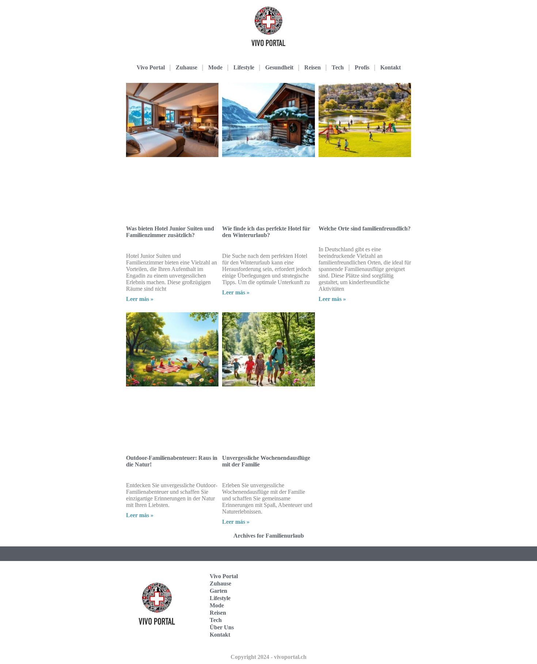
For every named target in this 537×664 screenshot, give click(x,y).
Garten (218, 591)
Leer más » (139, 299)
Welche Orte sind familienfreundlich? (365, 228)
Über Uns (222, 627)
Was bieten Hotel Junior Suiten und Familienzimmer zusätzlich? (170, 231)
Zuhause (186, 67)
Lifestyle (243, 67)
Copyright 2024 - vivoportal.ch (268, 657)
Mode (215, 67)
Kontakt (390, 67)
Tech (338, 67)
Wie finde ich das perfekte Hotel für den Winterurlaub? (266, 231)
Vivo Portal (151, 67)
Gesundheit (279, 67)
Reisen (312, 67)
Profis (362, 67)
